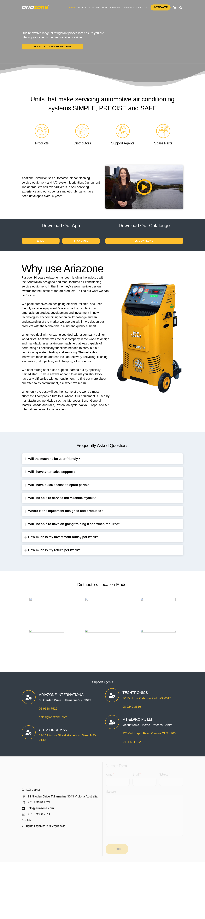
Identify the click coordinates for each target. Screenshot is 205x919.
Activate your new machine (52, 46)
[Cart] (175, 7)
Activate (160, 7)
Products (82, 7)
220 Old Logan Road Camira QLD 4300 (149, 733)
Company (94, 7)
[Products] (42, 136)
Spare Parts (163, 143)
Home (72, 7)
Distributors (128, 7)
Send (117, 849)
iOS (42, 241)
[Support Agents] (123, 136)
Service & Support (111, 7)
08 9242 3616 (131, 706)
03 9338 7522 (48, 708)
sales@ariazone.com (53, 717)
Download (146, 241)
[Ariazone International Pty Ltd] (36, 7)
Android (82, 241)
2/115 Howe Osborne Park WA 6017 (146, 698)
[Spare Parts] (163, 136)
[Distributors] (82, 136)
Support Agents (122, 143)
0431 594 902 (131, 742)
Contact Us (142, 7)
